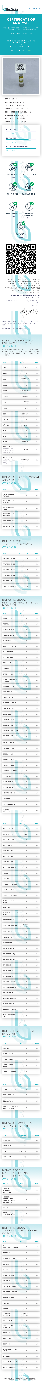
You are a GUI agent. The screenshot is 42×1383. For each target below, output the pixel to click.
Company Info (33, 8)
